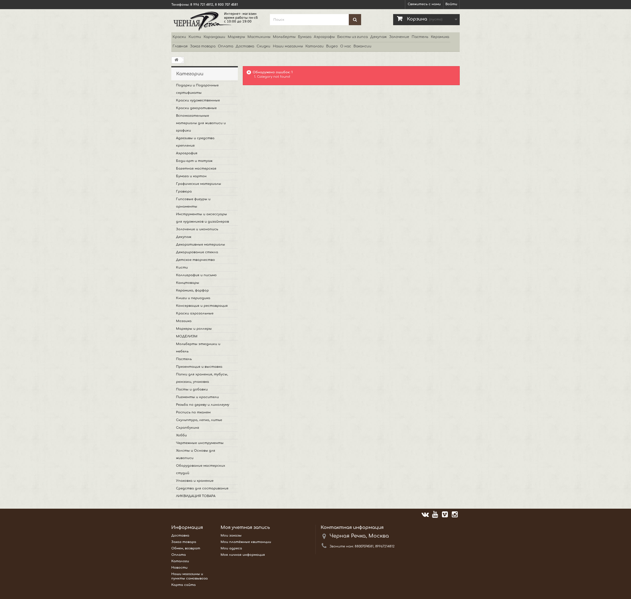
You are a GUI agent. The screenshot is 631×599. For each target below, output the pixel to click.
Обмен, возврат (185, 548)
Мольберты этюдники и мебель (198, 347)
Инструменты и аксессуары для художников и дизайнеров (202, 218)
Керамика (440, 37)
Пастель (420, 37)
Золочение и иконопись (197, 229)
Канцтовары (187, 283)
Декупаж (378, 37)
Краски (179, 37)
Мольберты (284, 37)
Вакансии (362, 46)
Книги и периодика (193, 298)
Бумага (304, 37)
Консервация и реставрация (202, 306)
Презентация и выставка (199, 366)
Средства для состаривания (202, 488)
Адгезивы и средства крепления (195, 141)
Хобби (181, 435)
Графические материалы (198, 184)
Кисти (195, 37)
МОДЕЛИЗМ (186, 336)
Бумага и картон (191, 176)
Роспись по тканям (193, 412)
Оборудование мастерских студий (200, 469)
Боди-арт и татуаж (194, 161)
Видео (332, 46)
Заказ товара (202, 46)
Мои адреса (231, 548)
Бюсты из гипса (352, 37)
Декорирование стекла (197, 252)
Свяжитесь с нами (424, 4)
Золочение (399, 37)
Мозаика (184, 321)
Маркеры (236, 37)
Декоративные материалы (200, 244)
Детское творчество (195, 260)
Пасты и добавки (192, 389)
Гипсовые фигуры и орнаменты (193, 202)
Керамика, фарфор (192, 290)
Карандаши (214, 37)
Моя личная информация (243, 555)
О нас (345, 46)
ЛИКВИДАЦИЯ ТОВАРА (195, 496)
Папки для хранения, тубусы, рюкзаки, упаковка (202, 378)
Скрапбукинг (187, 427)
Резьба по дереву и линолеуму (202, 404)
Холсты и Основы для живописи (195, 454)
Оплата (225, 46)
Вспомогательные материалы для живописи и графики (201, 123)
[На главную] (176, 60)
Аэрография (186, 153)
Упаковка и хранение (194, 481)
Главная (180, 46)
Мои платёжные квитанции (246, 542)
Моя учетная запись (245, 527)
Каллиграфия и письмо (196, 275)
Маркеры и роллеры (194, 328)
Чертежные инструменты (200, 443)
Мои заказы (231, 535)
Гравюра (184, 191)
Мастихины (258, 37)
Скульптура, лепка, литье (199, 420)
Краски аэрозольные (194, 313)
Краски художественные (198, 100)
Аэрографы (324, 37)
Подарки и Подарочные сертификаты (197, 89)
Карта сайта (183, 585)
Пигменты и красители (197, 397)
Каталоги (314, 46)
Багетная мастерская (196, 168)
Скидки (263, 46)
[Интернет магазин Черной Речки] (217, 20)
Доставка (245, 46)
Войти (451, 4)
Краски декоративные (196, 108)
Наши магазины (288, 46)
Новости (179, 567)
